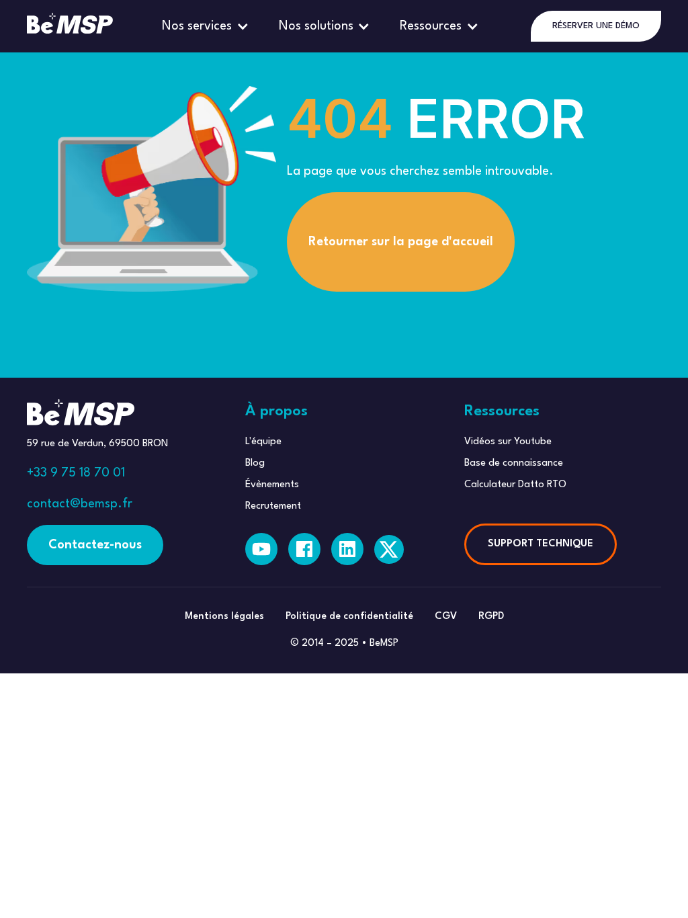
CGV (446, 617)
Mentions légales (224, 617)
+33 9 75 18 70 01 (76, 473)
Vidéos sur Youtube (508, 442)
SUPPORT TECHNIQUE (540, 544)
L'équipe (263, 442)
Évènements (272, 485)
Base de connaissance (513, 463)
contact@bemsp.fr (79, 504)
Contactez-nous (95, 545)
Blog (255, 463)
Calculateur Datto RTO (515, 485)
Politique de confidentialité (349, 617)
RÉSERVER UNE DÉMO (596, 26)
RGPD (491, 617)
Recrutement (273, 506)
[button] (207, 26)
